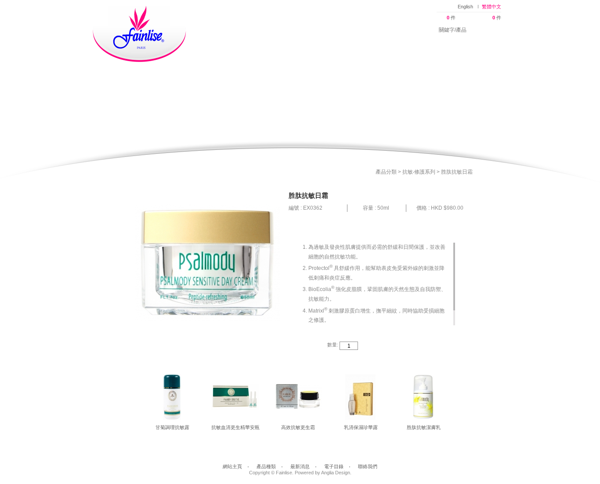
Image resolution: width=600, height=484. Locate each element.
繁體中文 (491, 6)
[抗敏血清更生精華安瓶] (235, 399)
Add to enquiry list (438, 346)
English (465, 6)
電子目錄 (357, 26)
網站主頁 (217, 26)
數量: (332, 344)
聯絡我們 (404, 26)
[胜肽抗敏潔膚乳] (424, 399)
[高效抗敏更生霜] (298, 399)
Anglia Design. (336, 472)
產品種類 (264, 26)
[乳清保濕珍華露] (361, 399)
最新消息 (310, 26)
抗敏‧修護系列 (419, 172)
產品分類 (387, 172)
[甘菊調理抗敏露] (172, 399)
